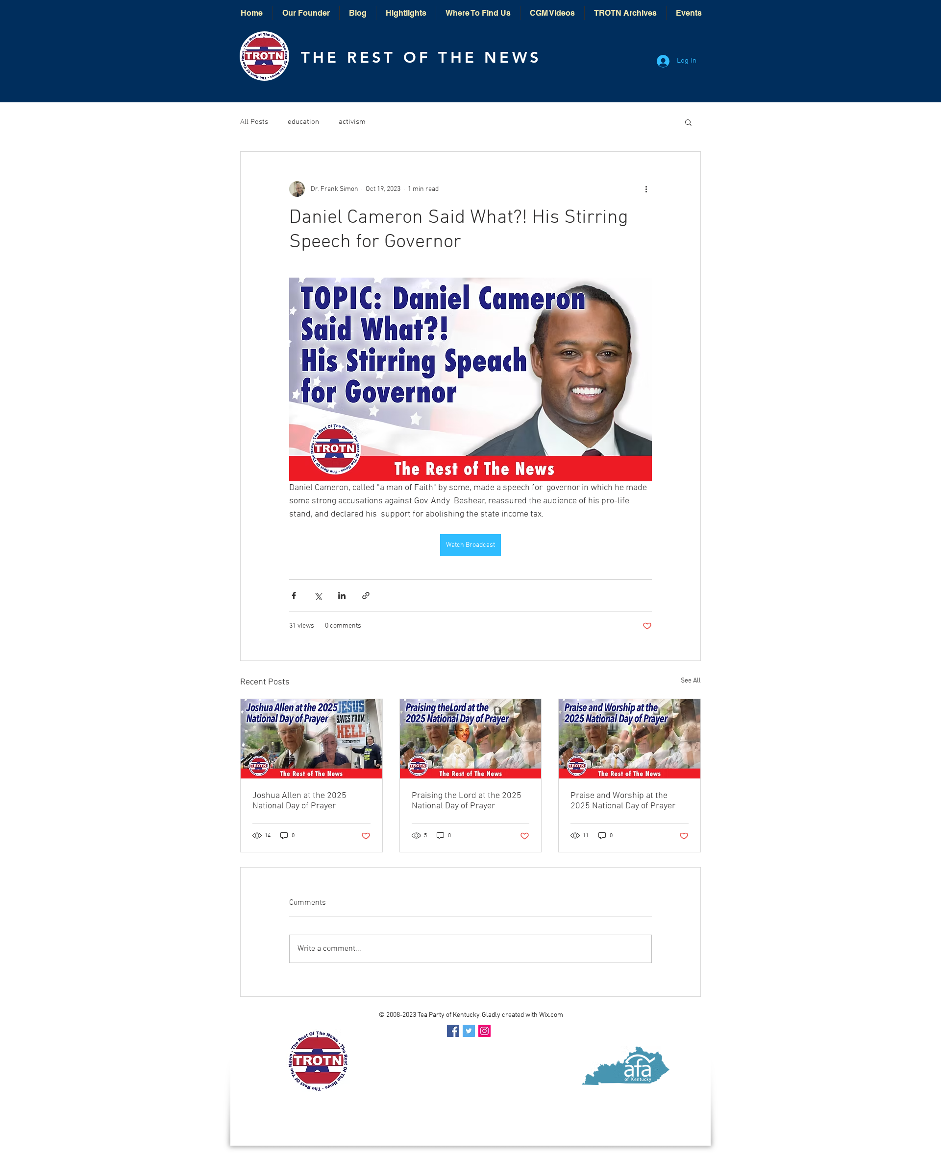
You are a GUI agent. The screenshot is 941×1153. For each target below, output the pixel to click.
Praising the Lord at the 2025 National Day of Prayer (466, 801)
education (303, 122)
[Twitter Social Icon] (469, 1031)
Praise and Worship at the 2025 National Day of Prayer (622, 801)
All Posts (254, 122)
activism (352, 122)
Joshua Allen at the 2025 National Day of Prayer (299, 801)
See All (691, 681)
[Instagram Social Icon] (484, 1031)
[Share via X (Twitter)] (317, 595)
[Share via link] (366, 595)
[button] (688, 122)
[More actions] (646, 189)
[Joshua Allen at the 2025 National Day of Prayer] (311, 738)
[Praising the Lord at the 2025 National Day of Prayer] (471, 738)
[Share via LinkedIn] (342, 595)
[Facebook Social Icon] (453, 1031)
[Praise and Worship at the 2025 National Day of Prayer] (629, 738)
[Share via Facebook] (293, 595)
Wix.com (551, 1015)
